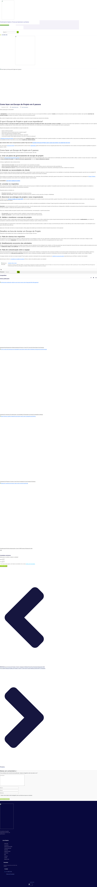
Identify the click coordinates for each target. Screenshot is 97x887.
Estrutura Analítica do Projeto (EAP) (15, 199)
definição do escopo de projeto (7, 138)
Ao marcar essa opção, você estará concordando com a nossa (18, 563)
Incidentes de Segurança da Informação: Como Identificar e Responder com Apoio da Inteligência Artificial (21, 414)
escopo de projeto (10, 145)
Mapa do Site (6, 859)
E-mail (1, 561)
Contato (5, 857)
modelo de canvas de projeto (58, 256)
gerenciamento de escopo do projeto (12, 157)
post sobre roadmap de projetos (13, 180)
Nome (1, 559)
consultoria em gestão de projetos (17, 259)
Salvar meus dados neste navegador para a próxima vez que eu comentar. (16, 795)
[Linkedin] (1, 269)
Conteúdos (6, 852)
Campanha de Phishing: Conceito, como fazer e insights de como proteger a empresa (17, 481)
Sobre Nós (6, 843)
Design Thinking (92, 176)
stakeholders (33, 145)
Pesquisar (2, 272)
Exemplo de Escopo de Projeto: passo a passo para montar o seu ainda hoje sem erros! (51, 142)
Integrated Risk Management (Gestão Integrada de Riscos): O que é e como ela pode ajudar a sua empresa (22, 347)
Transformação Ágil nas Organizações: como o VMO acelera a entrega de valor (16, 548)
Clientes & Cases (7, 851)
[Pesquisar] (18, 272)
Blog (5, 854)
